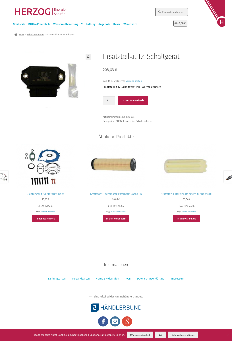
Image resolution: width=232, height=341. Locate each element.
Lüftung (91, 24)
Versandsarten (81, 278)
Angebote (104, 24)
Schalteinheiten (35, 34)
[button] (88, 57)
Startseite (19, 24)
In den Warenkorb (133, 100)
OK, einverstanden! (140, 334)
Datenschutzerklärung (150, 278)
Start (21, 34)
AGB (128, 278)
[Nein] (227, 335)
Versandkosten (134, 81)
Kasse (117, 24)
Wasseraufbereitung (65, 24)
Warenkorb (130, 24)
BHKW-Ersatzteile (39, 24)
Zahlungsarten (57, 278)
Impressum (177, 278)
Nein (160, 334)
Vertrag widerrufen (107, 278)
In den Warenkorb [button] (45, 218)
